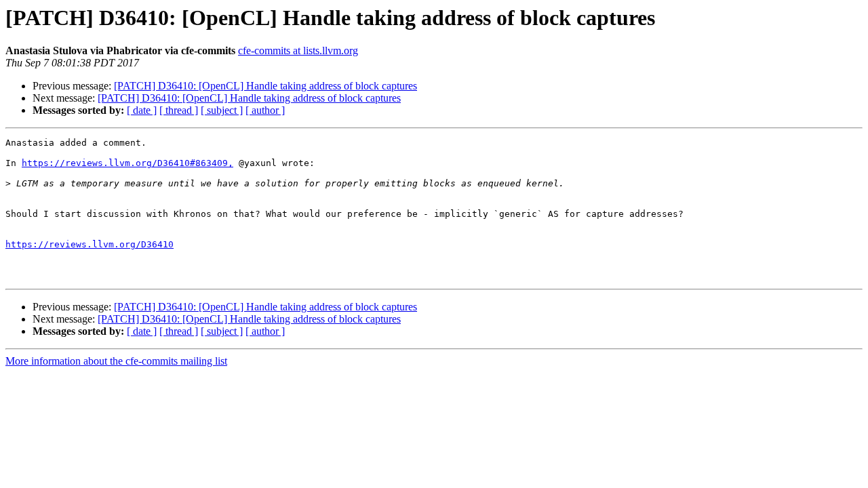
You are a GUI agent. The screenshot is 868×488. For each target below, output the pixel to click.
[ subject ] (222, 110)
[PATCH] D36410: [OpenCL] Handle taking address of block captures (265, 86)
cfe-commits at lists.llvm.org (298, 50)
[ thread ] (178, 110)
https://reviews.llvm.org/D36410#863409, (127, 163)
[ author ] (265, 110)
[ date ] (142, 110)
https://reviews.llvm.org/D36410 (89, 244)
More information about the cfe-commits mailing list (116, 361)
